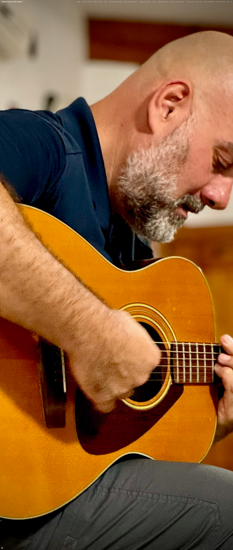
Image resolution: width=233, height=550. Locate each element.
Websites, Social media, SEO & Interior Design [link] (177, 1)
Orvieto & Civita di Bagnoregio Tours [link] (130, 1)
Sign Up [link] (105, 1)
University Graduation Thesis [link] (209, 1)
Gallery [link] (228, 1)
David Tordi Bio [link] (198, 1)
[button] (231, 1)
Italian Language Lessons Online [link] (115, 1)
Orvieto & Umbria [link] (190, 1)
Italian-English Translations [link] (145, 1)
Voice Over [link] (154, 1)
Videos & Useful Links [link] (220, 1)
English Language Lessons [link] (163, 1)
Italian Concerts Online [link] (98, 1)
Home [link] (78, 1)
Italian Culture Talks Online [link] (86, 1)
